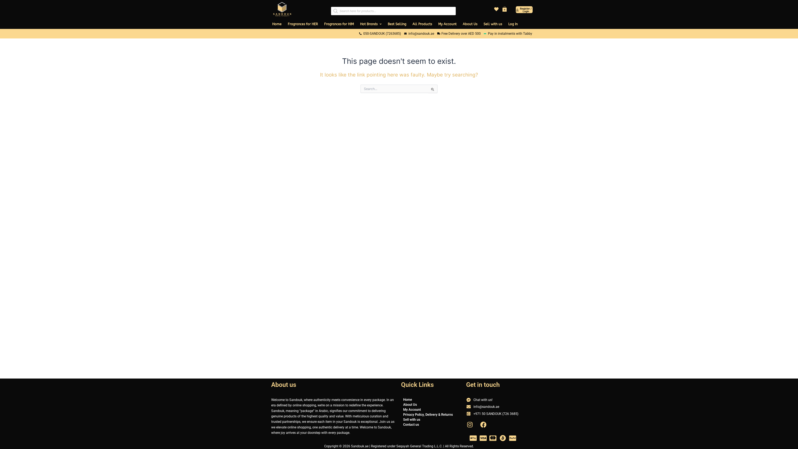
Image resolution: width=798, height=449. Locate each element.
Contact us (411, 425)
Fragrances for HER (303, 24)
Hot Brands (369, 24)
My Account (447, 24)
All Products (422, 24)
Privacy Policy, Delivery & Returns (428, 415)
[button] (371, 24)
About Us (470, 24)
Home (277, 24)
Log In (513, 24)
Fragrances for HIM (339, 24)
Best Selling (397, 24)
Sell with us (493, 24)
